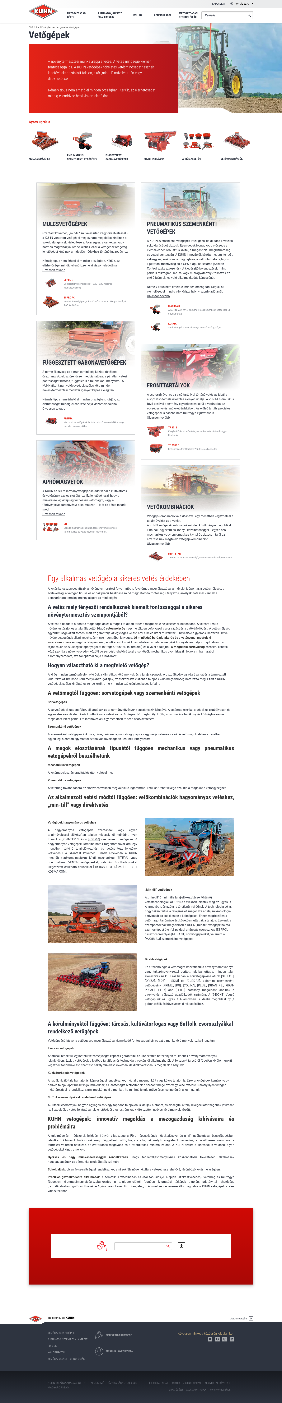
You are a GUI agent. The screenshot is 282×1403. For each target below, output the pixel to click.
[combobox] (241, 4)
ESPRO (221, 929)
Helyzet (181, 1246)
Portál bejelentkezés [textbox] (244, 3)
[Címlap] (43, 11)
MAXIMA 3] (153, 939)
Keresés (168, 1246)
